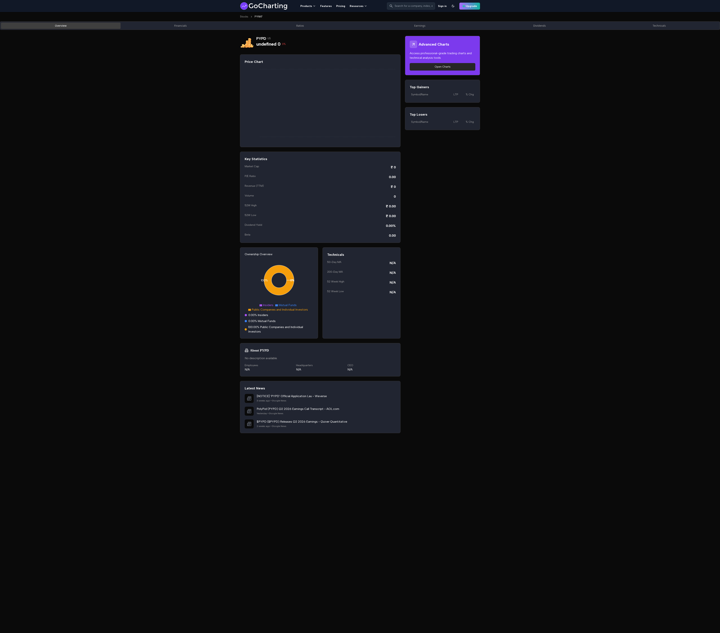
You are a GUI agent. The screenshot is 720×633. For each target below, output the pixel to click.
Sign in (442, 6)
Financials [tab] (180, 25)
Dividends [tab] (539, 25)
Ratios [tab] (300, 25)
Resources (356, 6)
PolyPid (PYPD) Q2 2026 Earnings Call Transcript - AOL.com (298, 409)
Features (326, 6)
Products (306, 6)
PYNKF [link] (259, 16)
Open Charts (443, 66)
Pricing (340, 6)
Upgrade (471, 6)
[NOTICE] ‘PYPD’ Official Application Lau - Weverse (292, 396)
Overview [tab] (61, 25)
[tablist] (360, 25)
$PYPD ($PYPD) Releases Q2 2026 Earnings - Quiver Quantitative (302, 421)
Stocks (244, 16)
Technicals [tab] (659, 25)
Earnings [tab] (419, 25)
